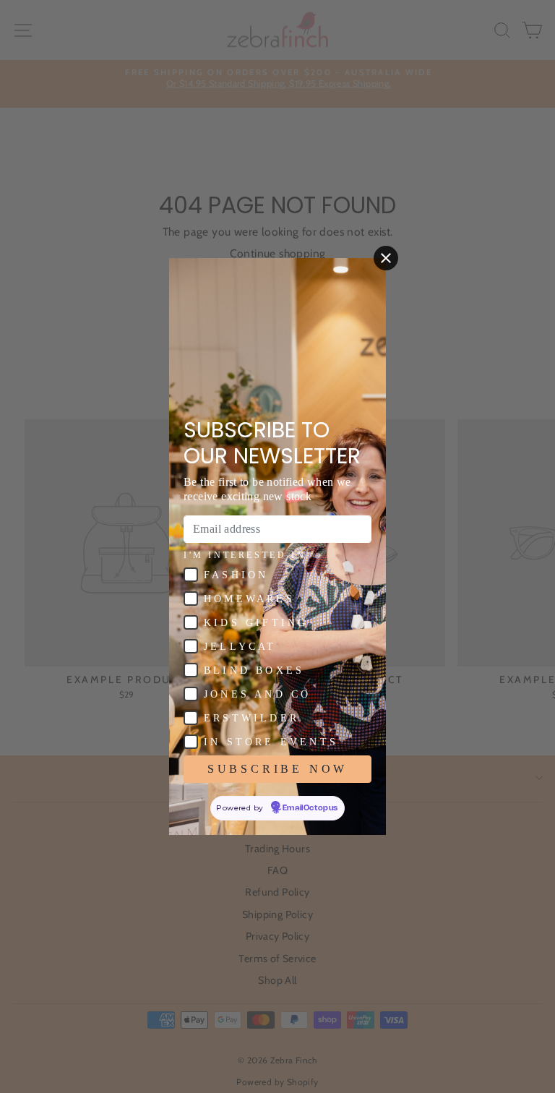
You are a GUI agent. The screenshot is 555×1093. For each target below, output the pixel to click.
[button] (191, 574)
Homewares (249, 598)
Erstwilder (251, 718)
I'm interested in (245, 555)
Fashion (236, 575)
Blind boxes (254, 670)
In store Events (271, 742)
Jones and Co (257, 694)
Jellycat (240, 646)
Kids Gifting (256, 622)
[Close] (386, 258)
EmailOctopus (310, 808)
